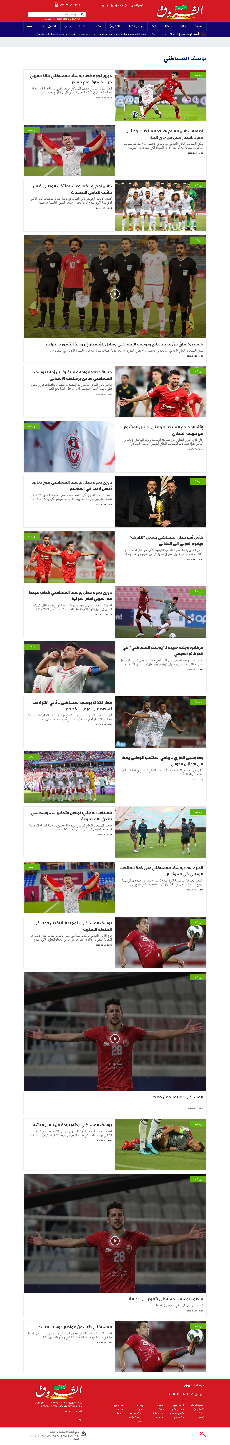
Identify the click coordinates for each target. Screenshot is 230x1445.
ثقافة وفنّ (115, 26)
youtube (121, 6)
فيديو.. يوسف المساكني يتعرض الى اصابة (166, 1299)
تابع (80, 1419)
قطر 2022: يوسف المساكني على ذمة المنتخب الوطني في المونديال (161, 871)
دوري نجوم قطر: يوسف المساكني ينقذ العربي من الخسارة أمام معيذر (71, 79)
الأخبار (197, 34)
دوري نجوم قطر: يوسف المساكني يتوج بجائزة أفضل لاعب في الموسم (71, 485)
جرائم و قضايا (136, 26)
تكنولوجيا (118, 1405)
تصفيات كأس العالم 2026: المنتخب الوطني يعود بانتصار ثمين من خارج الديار (165, 134)
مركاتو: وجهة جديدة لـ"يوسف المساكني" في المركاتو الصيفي (162, 650)
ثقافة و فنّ (199, 1409)
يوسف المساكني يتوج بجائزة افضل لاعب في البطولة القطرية (72, 926)
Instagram (126, 6)
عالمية (82, 26)
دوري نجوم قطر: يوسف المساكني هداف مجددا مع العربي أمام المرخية (70, 595)
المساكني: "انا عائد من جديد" (177, 1097)
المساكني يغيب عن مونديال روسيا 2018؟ (75, 1327)
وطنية (183, 26)
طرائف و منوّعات (135, 1413)
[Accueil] (57, 1391)
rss (112, 6)
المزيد (29, 26)
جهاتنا (168, 26)
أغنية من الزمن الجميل (136, 1419)
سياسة (198, 26)
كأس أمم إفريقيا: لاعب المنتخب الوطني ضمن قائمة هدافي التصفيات (72, 189)
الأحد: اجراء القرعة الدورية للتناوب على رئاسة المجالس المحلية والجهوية (61, 34)
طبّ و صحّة (158, 1413)
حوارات (140, 1409)
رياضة (154, 26)
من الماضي (178, 1417)
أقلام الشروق (197, 1405)
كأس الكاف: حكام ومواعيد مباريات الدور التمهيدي (142, 34)
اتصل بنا (48, 19)
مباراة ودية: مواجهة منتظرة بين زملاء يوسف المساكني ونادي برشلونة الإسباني (73, 375)
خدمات (119, 1409)
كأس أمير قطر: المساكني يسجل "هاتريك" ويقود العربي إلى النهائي (166, 540)
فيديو (68, 26)
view (115, 298)
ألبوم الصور (178, 1405)
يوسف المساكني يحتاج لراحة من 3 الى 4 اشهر (71, 1125)
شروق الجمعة (177, 1413)
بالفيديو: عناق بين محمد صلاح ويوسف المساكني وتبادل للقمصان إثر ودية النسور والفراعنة (123, 344)
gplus (116, 6)
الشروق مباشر (48, 26)
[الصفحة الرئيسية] (181, 9)
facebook (108, 6)
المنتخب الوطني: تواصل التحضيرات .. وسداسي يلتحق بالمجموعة (71, 816)
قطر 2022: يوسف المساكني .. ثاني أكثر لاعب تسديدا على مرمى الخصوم (72, 706)
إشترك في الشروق (70, 5)
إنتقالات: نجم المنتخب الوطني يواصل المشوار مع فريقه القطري (163, 430)
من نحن (67, 1411)
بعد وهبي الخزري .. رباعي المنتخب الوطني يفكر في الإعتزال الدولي (162, 761)
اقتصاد (98, 26)
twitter (103, 6)
